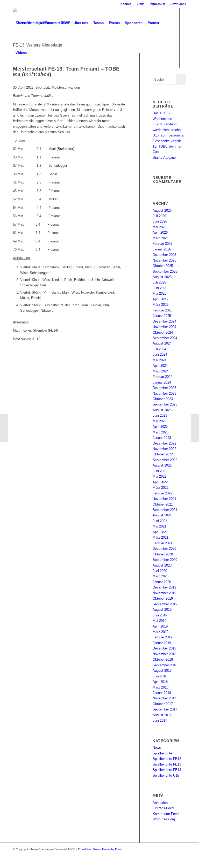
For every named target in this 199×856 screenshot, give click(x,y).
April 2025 (160, 299)
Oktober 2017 (163, 704)
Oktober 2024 (163, 332)
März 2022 (160, 488)
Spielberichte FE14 (167, 770)
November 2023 (164, 393)
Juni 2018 (160, 676)
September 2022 (165, 460)
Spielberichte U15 (166, 775)
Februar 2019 (162, 637)
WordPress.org (164, 819)
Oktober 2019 (163, 598)
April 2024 (160, 366)
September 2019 (165, 604)
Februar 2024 (162, 377)
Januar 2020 (162, 582)
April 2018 (160, 682)
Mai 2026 (159, 227)
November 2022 (164, 449)
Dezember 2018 (164, 648)
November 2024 (164, 327)
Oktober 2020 (163, 554)
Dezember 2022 (164, 443)
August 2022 (162, 465)
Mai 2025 (159, 293)
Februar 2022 (162, 493)
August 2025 (162, 277)
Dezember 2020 (164, 549)
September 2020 (165, 560)
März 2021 (160, 537)
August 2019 (162, 610)
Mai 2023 (159, 421)
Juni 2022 (160, 471)
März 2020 (160, 576)
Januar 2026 (162, 249)
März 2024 (160, 371)
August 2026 (162, 210)
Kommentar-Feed (166, 814)
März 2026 (160, 238)
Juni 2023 (160, 415)
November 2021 (164, 499)
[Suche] (33, 53)
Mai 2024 (159, 360)
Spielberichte (162, 753)
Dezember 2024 (164, 321)
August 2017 (162, 715)
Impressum (157, 3)
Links (140, 3)
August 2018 (162, 670)
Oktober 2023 (163, 399)
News (157, 748)
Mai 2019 (159, 621)
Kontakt (125, 3)
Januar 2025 (162, 316)
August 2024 (162, 343)
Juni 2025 (160, 288)
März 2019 (160, 632)
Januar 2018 (162, 693)
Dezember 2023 (164, 388)
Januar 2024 (162, 382)
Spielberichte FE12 (167, 759)
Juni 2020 (160, 571)
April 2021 (160, 532)
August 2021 (162, 515)
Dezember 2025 (164, 255)
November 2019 (164, 593)
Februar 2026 (162, 244)
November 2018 (164, 654)
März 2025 (160, 305)
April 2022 (160, 482)
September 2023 (165, 404)
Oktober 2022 (163, 454)
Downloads (178, 3)
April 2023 (160, 427)
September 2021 (165, 510)
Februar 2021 (162, 543)
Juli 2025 (159, 282)
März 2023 (160, 432)
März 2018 (160, 687)
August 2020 (162, 565)
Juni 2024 (160, 354)
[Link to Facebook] (14, 83)
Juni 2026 (160, 221)
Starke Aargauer (165, 157)
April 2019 (160, 626)
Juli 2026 (159, 216)
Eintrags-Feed (163, 808)
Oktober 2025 (163, 266)
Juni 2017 (160, 720)
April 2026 (160, 232)
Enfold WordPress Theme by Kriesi (100, 849)
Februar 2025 (162, 310)
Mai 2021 (159, 526)
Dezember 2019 (164, 587)
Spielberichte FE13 (167, 764)
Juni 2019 (160, 615)
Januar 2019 (162, 643)
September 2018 (165, 665)
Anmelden (160, 803)
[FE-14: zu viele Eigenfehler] (4, 428)
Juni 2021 (160, 521)
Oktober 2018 (163, 659)
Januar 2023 (162, 438)
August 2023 (162, 410)
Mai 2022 (159, 476)
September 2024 (165, 338)
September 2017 (165, 709)
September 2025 (165, 271)
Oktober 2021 (163, 504)
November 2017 (164, 698)
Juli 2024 (159, 349)
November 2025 (164, 260)
